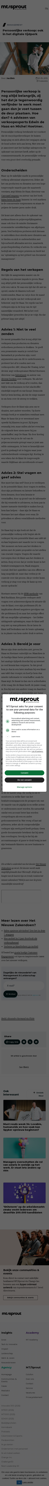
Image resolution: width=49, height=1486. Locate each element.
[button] (24, 736)
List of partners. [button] (37, 751)
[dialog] (24, 743)
